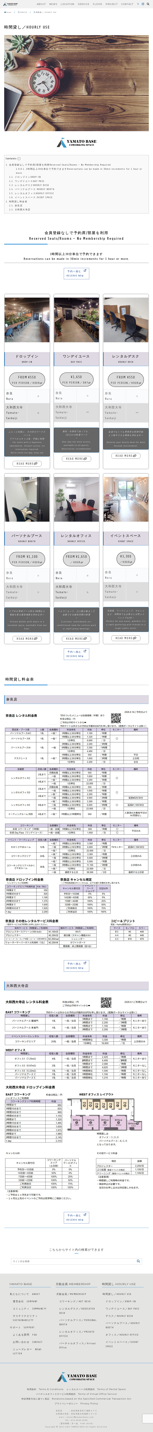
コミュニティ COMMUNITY (30, 1308)
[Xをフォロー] (138, 4)
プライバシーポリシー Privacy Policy (76, 1403)
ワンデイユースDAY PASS (27, 181)
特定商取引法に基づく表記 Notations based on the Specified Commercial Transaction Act (76, 1398)
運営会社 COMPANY (25, 1301)
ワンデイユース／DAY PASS (122, 1308)
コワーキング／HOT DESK (75, 1301)
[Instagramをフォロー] (143, 4)
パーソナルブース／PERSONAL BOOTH (78, 1322)
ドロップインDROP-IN (25, 177)
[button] (19, 158)
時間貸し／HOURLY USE (117, 1294)
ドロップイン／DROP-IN (121, 1301)
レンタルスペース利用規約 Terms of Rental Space (96, 1389)
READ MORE (25, 463)
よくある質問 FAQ (25, 1334)
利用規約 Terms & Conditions (45, 1389)
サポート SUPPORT (22, 1327)
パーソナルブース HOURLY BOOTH (32, 189)
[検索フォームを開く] (148, 4)
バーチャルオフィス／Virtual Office (77, 1345)
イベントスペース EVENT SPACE (31, 197)
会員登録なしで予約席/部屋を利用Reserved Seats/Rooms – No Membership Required (58, 165)
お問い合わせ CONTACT (28, 1342)
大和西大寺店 (19, 209)
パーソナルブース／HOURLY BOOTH (123, 1325)
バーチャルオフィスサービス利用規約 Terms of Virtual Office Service (76, 1394)
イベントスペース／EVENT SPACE (122, 1344)
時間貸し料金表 (16, 201)
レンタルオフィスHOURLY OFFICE (31, 193)
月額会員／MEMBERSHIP (71, 1294)
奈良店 (16, 205)
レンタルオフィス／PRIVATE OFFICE (77, 1333)
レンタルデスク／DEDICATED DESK (77, 1310)
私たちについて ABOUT (25, 1294)
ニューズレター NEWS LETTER (27, 1351)
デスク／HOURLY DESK (119, 1316)
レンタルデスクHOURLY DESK (29, 185)
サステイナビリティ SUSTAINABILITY (27, 1318)
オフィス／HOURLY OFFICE (122, 1334)
